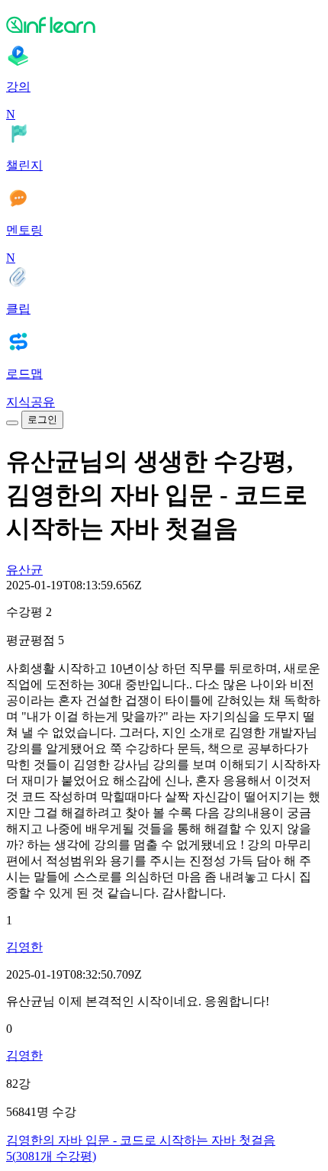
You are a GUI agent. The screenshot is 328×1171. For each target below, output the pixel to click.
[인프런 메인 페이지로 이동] (164, 24)
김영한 (24, 946)
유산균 (24, 569)
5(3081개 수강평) (51, 1156)
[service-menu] (12, 423)
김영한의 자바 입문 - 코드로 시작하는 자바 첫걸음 (140, 1140)
